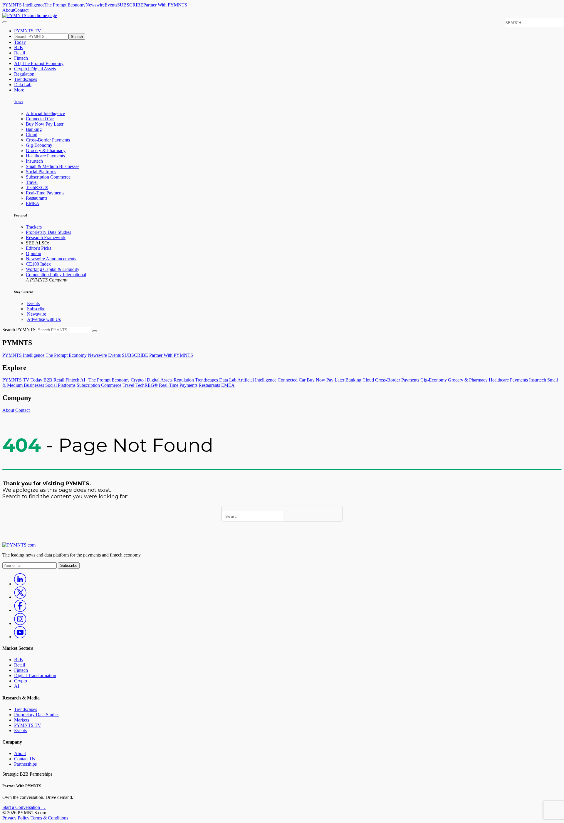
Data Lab (22, 84)
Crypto (20, 680)
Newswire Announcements (51, 258)
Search (77, 36)
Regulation (24, 73)
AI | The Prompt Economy (38, 63)
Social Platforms (41, 171)
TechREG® (37, 187)
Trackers (34, 226)
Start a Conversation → (24, 807)
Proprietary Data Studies (48, 232)
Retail (19, 52)
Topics (18, 102)
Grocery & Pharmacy (46, 150)
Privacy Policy (15, 817)
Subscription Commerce (48, 176)
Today (20, 42)
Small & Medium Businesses (52, 166)
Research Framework (46, 237)
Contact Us (24, 758)
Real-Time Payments (45, 192)
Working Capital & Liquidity (52, 269)
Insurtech (34, 161)
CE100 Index (38, 263)
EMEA (32, 203)
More (19, 89)
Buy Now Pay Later (44, 123)
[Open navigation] (4, 22)
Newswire (95, 4)
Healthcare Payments (45, 155)
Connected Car (40, 118)
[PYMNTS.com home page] (29, 15)
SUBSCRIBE (130, 4)
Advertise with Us (44, 319)
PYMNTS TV (27, 30)
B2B (18, 47)
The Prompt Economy (64, 4)
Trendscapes (25, 79)
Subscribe (36, 308)
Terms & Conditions (49, 817)
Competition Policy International (56, 274)
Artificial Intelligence (45, 113)
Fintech (21, 58)
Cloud (31, 134)
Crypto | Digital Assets (35, 68)
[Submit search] (94, 331)
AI (16, 686)
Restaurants (36, 198)
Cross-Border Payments (48, 139)
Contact (21, 10)
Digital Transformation (35, 675)
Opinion (33, 253)
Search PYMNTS (19, 329)
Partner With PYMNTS (165, 4)
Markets (21, 719)
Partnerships (25, 764)
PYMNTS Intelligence (23, 4)
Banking (34, 129)
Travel (32, 182)
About (8, 10)
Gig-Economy (39, 145)
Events (111, 4)
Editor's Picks (38, 248)
